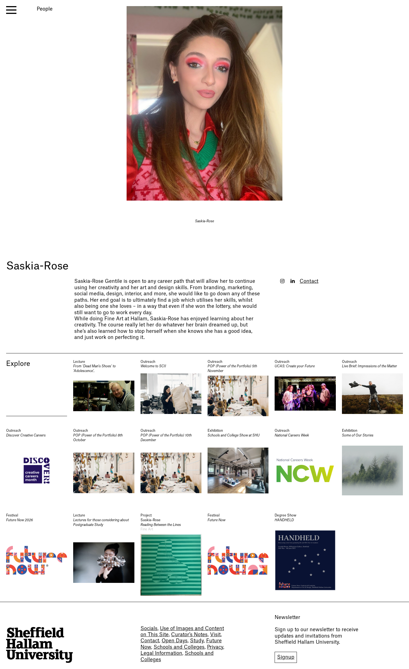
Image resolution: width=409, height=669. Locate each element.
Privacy (215, 647)
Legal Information (161, 653)
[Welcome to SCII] (171, 388)
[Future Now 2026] (36, 554)
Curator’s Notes (189, 634)
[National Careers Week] (305, 464)
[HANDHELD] (305, 554)
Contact (309, 281)
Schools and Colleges (179, 647)
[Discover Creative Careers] (36, 464)
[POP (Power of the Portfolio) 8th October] (103, 464)
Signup (285, 657)
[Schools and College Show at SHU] (238, 464)
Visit (215, 634)
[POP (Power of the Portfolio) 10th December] (171, 464)
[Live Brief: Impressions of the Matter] (372, 388)
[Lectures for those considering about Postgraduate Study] (103, 554)
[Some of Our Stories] (372, 464)
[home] (39, 645)
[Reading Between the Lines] (171, 554)
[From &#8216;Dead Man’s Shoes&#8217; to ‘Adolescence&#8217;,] (103, 388)
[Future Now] (238, 554)
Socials (149, 628)
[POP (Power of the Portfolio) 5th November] (238, 388)
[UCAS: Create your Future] (305, 388)
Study (197, 640)
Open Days (175, 640)
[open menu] (11, 10)
